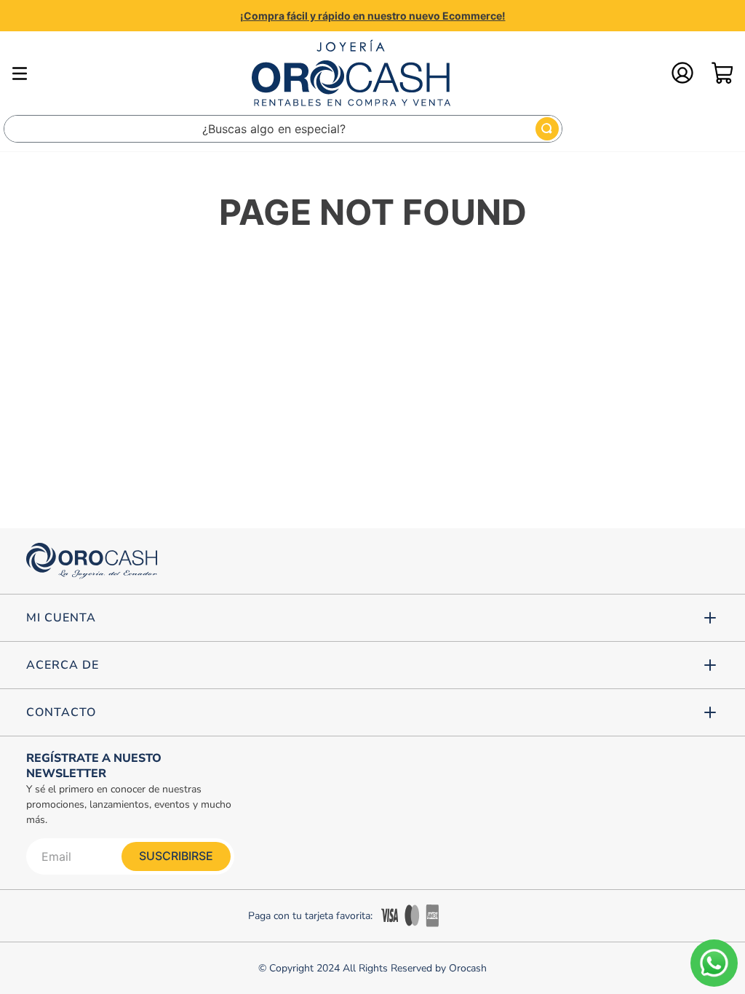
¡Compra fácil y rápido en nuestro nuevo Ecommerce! (373, 15)
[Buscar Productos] (547, 129)
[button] (372, 618)
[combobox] (283, 129)
